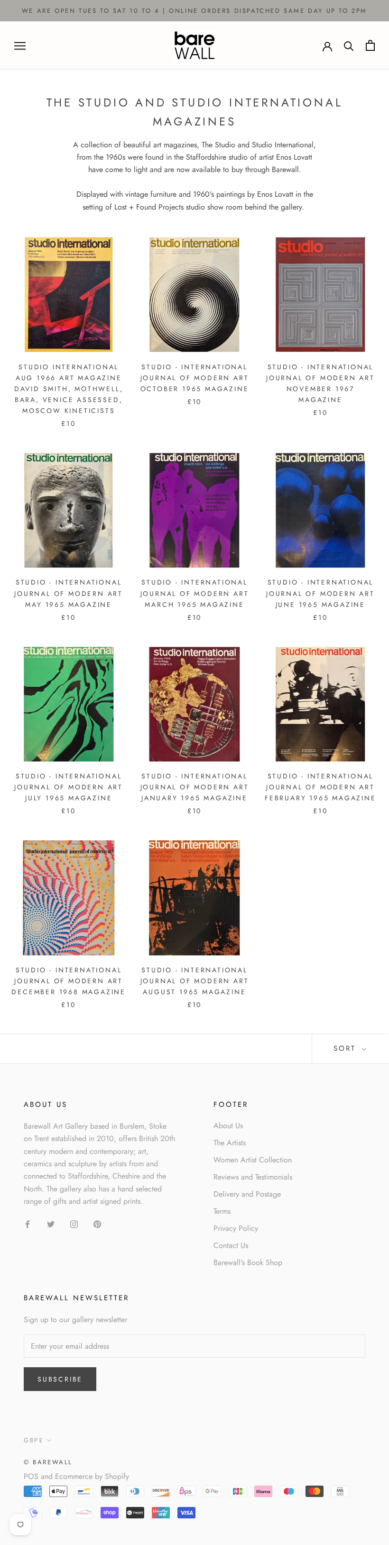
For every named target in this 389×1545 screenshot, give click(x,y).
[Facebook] (27, 1223)
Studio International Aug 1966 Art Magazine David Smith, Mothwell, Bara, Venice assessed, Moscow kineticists (68, 388)
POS (31, 1476)
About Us (228, 1125)
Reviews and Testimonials (252, 1176)
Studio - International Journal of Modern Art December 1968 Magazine (68, 981)
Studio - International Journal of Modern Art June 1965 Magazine (320, 593)
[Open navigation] (20, 45)
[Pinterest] (97, 1223)
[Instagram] (74, 1223)
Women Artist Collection (252, 1159)
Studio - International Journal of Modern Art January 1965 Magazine (194, 787)
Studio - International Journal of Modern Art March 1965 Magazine (194, 593)
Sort (346, 1048)
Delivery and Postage (247, 1194)
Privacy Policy (235, 1228)
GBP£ (34, 1440)
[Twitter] (51, 1223)
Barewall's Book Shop (247, 1262)
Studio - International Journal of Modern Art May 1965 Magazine (68, 593)
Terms (222, 1211)
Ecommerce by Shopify (92, 1476)
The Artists (229, 1142)
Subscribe (60, 1379)
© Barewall (48, 1462)
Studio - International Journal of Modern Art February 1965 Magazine (320, 787)
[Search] (349, 45)
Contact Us (230, 1245)
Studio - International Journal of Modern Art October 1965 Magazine (194, 377)
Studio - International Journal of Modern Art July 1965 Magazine (68, 787)
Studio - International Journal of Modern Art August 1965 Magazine (194, 981)
